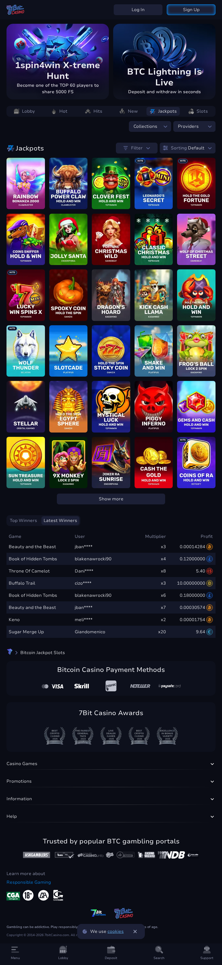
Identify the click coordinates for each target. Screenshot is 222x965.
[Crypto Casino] (9, 653)
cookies (115, 931)
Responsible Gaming (28, 882)
